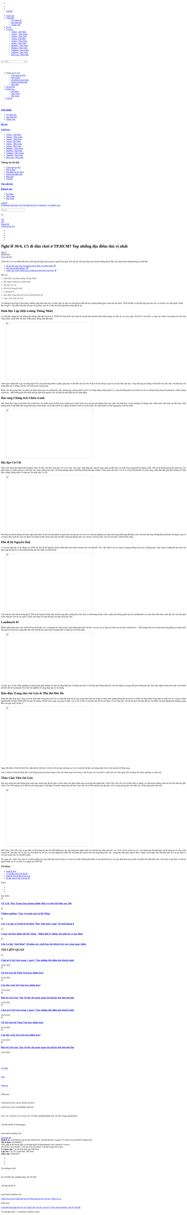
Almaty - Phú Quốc (19, 36)
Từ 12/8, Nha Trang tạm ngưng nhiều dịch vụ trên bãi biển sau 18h (36, 903)
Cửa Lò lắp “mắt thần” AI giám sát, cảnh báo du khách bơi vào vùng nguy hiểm (43, 944)
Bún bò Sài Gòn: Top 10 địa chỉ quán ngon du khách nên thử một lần (37, 997)
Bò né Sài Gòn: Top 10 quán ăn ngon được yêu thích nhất (29, 266)
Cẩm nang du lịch (18, 75)
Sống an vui (56, 1199)
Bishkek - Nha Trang (19, 45)
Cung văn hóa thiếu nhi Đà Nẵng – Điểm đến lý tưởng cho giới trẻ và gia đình (42, 933)
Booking (63, 1207)
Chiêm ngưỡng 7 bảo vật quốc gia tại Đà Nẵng (25, 913)
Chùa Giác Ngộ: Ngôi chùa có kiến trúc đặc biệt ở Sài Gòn (30, 270)
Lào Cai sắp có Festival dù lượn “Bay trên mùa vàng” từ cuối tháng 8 (37, 923)
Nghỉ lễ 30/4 (11, 871)
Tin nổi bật (10, 87)
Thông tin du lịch (8, 226)
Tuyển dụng (55, 1207)
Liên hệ (9, 98)
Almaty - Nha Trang (19, 34)
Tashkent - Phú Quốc (19, 52)
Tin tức (39, 1207)
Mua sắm (15, 84)
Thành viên (15, 25)
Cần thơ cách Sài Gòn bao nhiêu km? (21, 985)
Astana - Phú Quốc (19, 43)
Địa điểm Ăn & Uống (20, 80)
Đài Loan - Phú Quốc (20, 55)
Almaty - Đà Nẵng (18, 32)
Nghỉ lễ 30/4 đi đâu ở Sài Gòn (18, 876)
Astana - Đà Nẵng (18, 39)
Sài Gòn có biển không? (16, 268)
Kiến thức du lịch (22, 1199)
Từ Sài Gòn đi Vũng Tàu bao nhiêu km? (22, 972)
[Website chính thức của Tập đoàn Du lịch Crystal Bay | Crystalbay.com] (30, 205)
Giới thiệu (10, 18)
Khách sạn (10, 89)
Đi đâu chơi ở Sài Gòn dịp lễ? (18, 878)
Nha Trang (15, 94)
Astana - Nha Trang (19, 41)
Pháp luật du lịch (36, 1199)
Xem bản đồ (6, 1138)
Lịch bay (9, 29)
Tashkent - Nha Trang (20, 50)
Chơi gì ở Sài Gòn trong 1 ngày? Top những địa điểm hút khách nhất (37, 960)
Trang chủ (10, 16)
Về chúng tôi (16, 20)
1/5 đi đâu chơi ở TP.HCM (16, 874)
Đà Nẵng (15, 91)
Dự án (8, 27)
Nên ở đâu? (15, 78)
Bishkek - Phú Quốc (19, 48)
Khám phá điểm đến (19, 82)
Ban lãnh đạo (16, 22)
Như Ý (4, 252)
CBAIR (9, 11)
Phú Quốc (15, 96)
